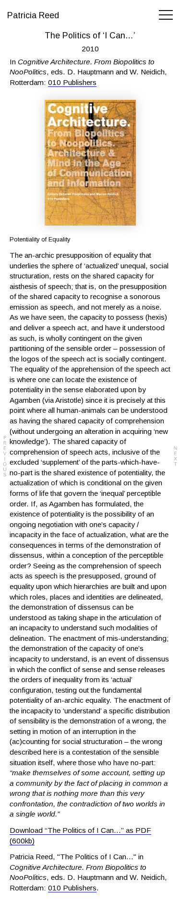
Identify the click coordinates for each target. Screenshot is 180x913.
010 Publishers (72, 82)
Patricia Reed (33, 15)
